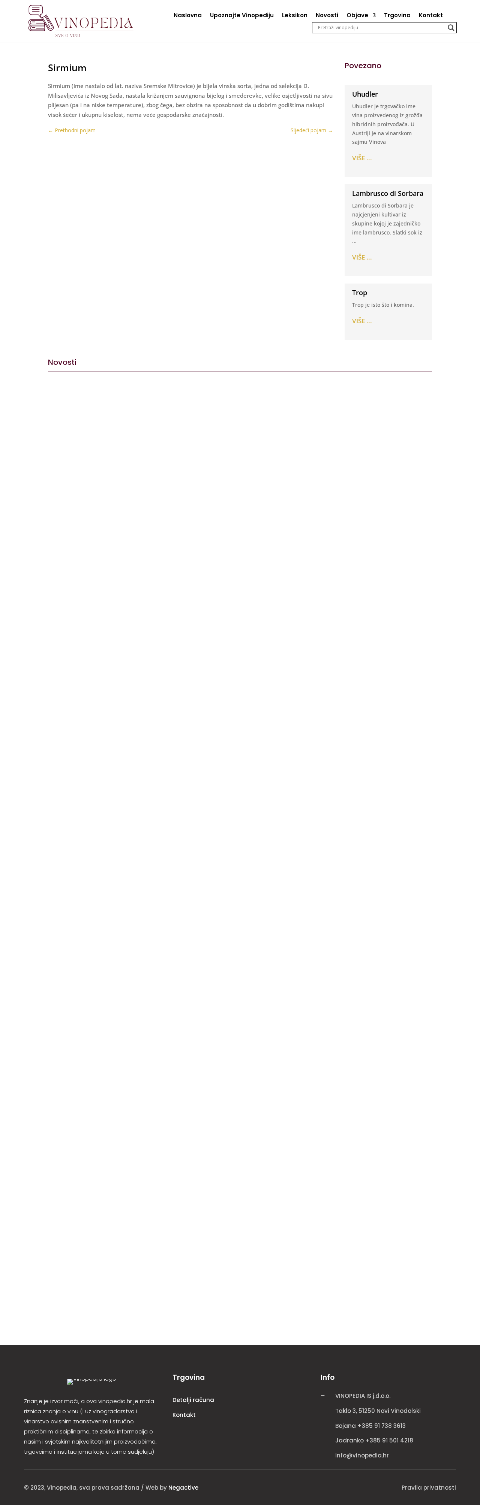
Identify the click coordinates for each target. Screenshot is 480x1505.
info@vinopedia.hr (362, 1455)
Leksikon (295, 16)
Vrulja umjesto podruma (92, 941)
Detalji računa (193, 1400)
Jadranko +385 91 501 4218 (374, 1440)
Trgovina (397, 16)
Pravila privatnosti (429, 1488)
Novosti (327, 16)
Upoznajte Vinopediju (242, 16)
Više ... (362, 158)
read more (64, 665)
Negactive (183, 1488)
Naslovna (188, 16)
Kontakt (431, 16)
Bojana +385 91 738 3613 (370, 1426)
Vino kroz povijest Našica (93, 628)
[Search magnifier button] (451, 27)
